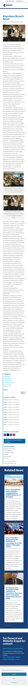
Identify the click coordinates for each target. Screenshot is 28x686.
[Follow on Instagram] (14, 435)
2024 (5, 404)
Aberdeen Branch (14, 22)
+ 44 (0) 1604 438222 (13, 657)
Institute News (7, 378)
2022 (5, 409)
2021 (5, 412)
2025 (5, 402)
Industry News (7, 380)
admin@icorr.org (12, 463)
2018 (5, 419)
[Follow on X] (8, 435)
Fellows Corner (8, 386)
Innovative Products (9, 382)
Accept (14, 674)
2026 (5, 399)
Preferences (14, 682)
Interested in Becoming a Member (13, 441)
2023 (5, 407)
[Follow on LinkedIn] (11, 435)
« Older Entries (8, 625)
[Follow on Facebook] (5, 435)
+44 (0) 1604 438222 (10, 1)
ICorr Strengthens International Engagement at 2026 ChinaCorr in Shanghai (13, 493)
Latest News (7, 376)
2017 (5, 422)
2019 (5, 417)
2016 (5, 424)
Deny (14, 678)
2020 (5, 414)
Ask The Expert (8, 384)
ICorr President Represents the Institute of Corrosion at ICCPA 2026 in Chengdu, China (14, 542)
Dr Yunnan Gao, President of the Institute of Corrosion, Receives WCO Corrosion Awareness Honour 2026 (14, 593)
